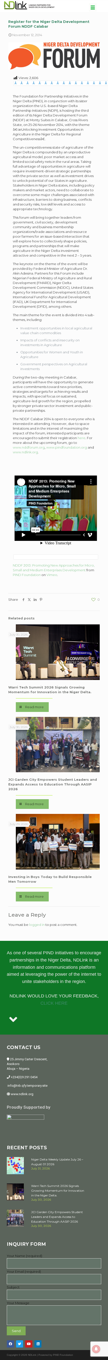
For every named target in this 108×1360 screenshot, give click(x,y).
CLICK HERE (54, 1003)
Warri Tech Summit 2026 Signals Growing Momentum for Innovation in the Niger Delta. (57, 1190)
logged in (37, 925)
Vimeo (51, 575)
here (81, 438)
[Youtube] (28, 1344)
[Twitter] (19, 1344)
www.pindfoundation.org (66, 447)
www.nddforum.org (29, 447)
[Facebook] (10, 1344)
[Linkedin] (38, 1344)
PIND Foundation (27, 575)
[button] (92, 7)
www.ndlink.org (25, 452)
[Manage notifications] (96, 1349)
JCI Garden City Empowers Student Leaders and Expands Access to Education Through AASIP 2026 (52, 784)
